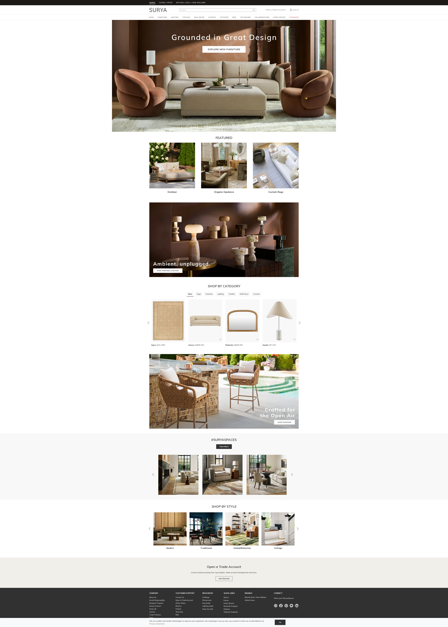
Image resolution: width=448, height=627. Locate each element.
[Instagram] (275, 605)
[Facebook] (281, 605)
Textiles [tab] (231, 294)
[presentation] (190, 294)
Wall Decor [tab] (244, 294)
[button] (151, 17)
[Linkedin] (296, 605)
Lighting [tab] (220, 294)
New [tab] (190, 294)
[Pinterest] (286, 605)
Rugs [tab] (199, 294)
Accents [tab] (256, 294)
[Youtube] (291, 605)
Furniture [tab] (209, 294)
